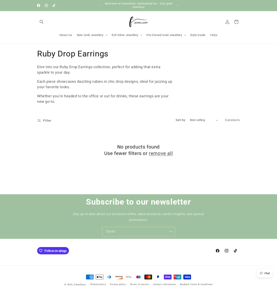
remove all (161, 153)
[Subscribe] (170, 231)
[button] (41, 21)
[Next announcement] (177, 5)
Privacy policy (118, 284)
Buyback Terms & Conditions (196, 284)
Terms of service (139, 284)
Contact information (164, 284)
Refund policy (98, 284)
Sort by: (181, 120)
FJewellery (80, 284)
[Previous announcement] (99, 5)
